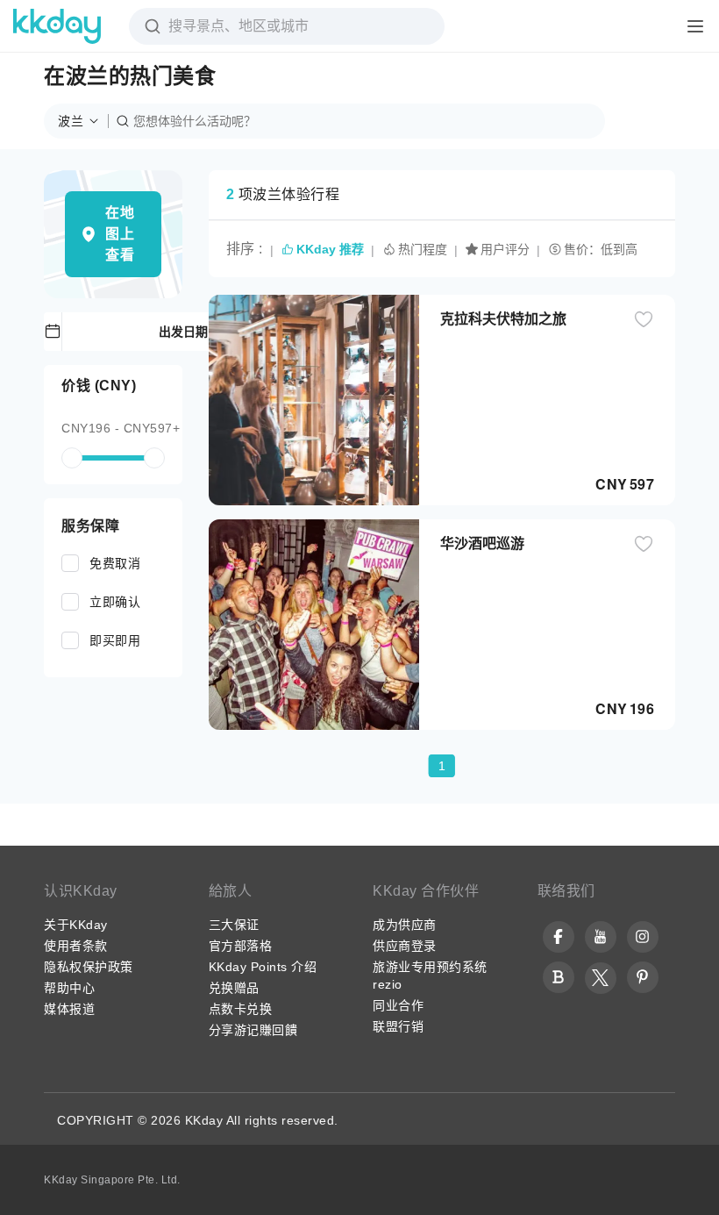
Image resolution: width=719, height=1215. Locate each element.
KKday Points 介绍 (263, 967)
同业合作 (398, 1005)
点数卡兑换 (241, 1009)
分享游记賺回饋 (253, 1030)
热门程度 (422, 249)
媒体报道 (69, 1009)
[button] (83, 121)
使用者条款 (76, 946)
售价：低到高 (600, 249)
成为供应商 (405, 925)
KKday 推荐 (330, 249)
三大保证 (234, 925)
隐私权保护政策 (88, 967)
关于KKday (76, 925)
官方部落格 (241, 946)
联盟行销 (398, 1026)
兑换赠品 (234, 988)
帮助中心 (69, 988)
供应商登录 (405, 946)
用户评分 (505, 249)
